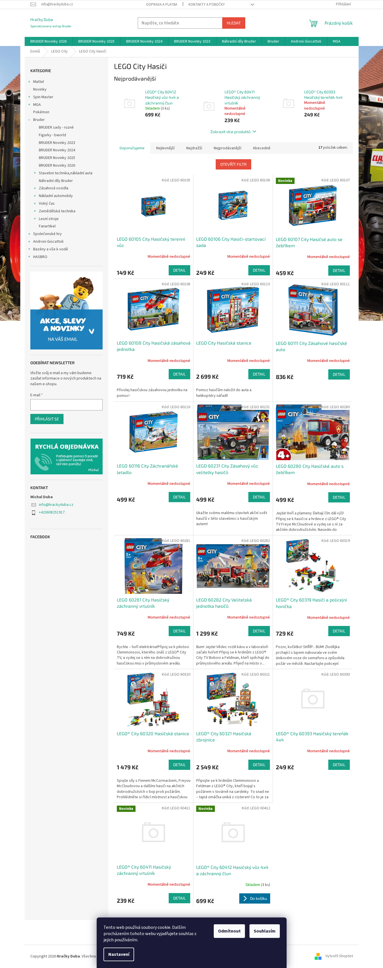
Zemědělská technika (57, 211)
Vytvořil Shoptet (339, 956)
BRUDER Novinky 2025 (57, 158)
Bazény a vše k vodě (50, 249)
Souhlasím (265, 931)
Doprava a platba (161, 4)
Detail (179, 270)
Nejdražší (194, 148)
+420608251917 (52, 512)
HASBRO (40, 257)
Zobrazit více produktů (230, 131)
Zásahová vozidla (53, 188)
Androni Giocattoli (48, 241)
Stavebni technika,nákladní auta (65, 173)
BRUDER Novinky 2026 (57, 165)
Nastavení (118, 954)
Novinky (39, 89)
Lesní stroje (49, 219)
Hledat (234, 22)
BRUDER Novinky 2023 (57, 143)
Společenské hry (47, 234)
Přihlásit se (47, 418)
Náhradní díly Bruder (56, 181)
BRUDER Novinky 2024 (57, 150)
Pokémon (41, 112)
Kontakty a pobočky (207, 4)
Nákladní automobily (56, 196)
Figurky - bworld (52, 135)
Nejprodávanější (227, 148)
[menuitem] (48, 41)
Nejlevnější (165, 148)
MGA (37, 105)
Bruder (39, 120)
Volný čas (47, 203)
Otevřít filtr (233, 164)
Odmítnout (229, 931)
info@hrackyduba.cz (56, 505)
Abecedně (261, 148)
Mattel (38, 82)
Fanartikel (47, 226)
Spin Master (43, 97)
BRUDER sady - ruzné (56, 127)
